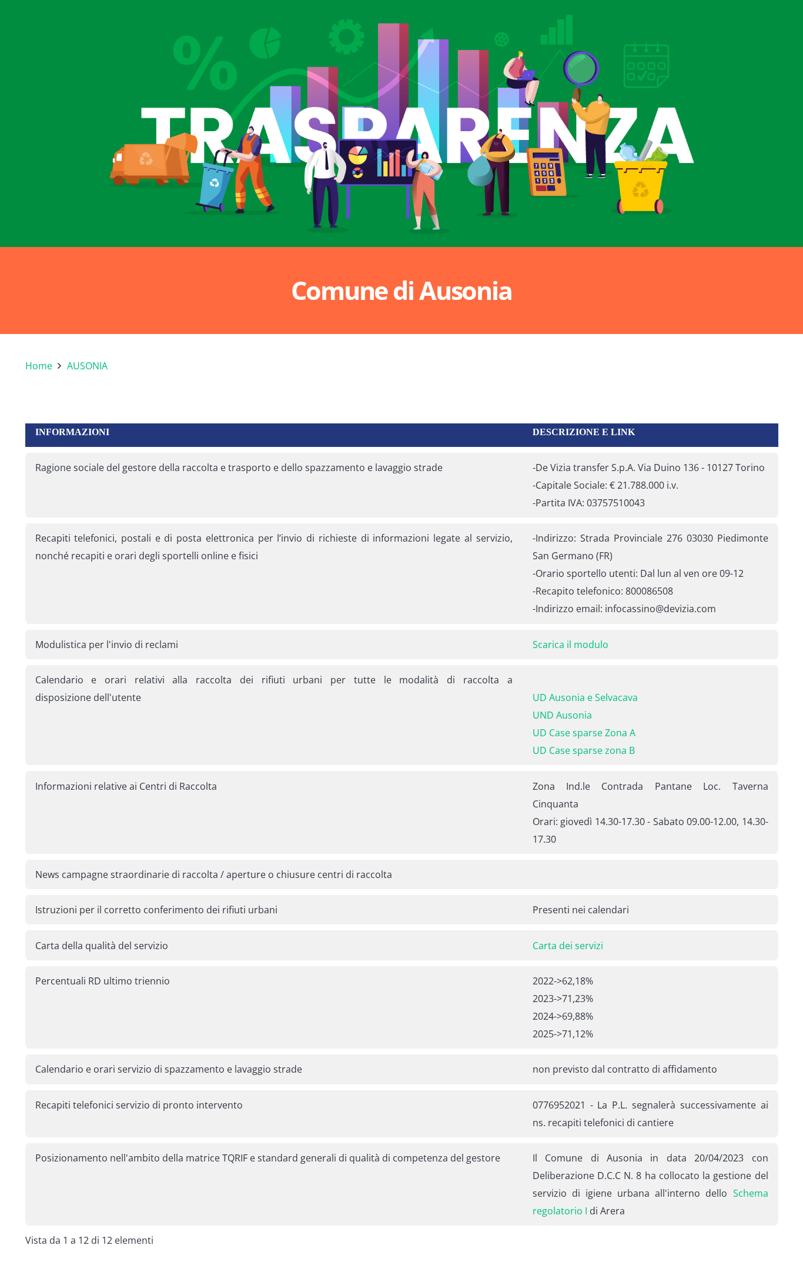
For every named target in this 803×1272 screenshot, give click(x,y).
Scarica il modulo (570, 644)
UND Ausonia (562, 715)
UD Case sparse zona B (584, 750)
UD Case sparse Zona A (584, 732)
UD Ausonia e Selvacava (585, 697)
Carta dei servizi (568, 945)
